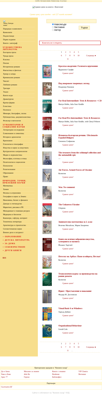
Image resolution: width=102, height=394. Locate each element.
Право (5, 177)
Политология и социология (14, 162)
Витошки (82, 374)
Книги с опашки (58, 371)
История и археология (12, 137)
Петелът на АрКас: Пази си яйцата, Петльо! (79, 256)
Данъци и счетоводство (12, 204)
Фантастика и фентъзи (12, 70)
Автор (57, 30)
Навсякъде (60, 24)
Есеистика (7, 106)
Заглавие (59, 27)
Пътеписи (7, 110)
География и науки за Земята (14, 197)
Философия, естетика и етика (15, 159)
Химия (5, 189)
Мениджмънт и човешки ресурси (16, 211)
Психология (7, 166)
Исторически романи (11, 67)
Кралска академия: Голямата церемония (78, 66)
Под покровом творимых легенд (73, 83)
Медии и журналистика (12, 155)
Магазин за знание (31, 371)
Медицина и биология (12, 215)
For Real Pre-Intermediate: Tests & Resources (79, 118)
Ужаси (5, 92)
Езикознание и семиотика (13, 133)
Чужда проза (8, 56)
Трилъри (6, 88)
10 (78, 56)
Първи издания (9, 40)
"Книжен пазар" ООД (60, 393)
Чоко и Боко (6, 374)
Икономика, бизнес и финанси (15, 200)
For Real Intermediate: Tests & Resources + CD (80, 101)
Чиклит (6, 81)
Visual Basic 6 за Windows (70, 308)
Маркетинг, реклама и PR (13, 207)
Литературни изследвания (13, 130)
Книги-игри (8, 96)
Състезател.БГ (6, 387)
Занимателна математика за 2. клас (75, 222)
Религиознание (9, 169)
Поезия (6, 63)
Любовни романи (10, 85)
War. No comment (66, 187)
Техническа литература (12, 222)
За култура (63, 1)
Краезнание (7, 141)
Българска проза (9, 52)
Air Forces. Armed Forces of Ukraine (75, 170)
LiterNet (37, 1)
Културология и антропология (15, 151)
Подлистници (8, 36)
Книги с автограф (10, 43)
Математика (8, 186)
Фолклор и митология (12, 121)
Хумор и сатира (9, 74)
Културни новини (45, 1)
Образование (8, 173)
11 (68, 59)
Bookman (55, 374)
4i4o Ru (27, 374)
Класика (6, 60)
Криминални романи (11, 78)
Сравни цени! (68, 73)
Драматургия (8, 99)
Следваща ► (91, 56)
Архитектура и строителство (14, 225)
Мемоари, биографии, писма (14, 113)
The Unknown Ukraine (69, 204)
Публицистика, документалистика (17, 117)
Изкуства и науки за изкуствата (15, 148)
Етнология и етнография (13, 144)
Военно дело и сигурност (13, 232)
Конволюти (7, 32)
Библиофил (56, 377)
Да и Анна (5, 371)
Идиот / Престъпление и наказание (75, 291)
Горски (26, 377)
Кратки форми (9, 103)
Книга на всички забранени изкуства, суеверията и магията (76, 240)
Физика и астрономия (12, 193)
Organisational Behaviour (70, 326)
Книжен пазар (55, 1)
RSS (4, 258)
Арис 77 (4, 377)
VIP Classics (83, 371)
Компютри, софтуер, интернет (15, 218)
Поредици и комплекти (12, 29)
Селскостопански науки (12, 229)
